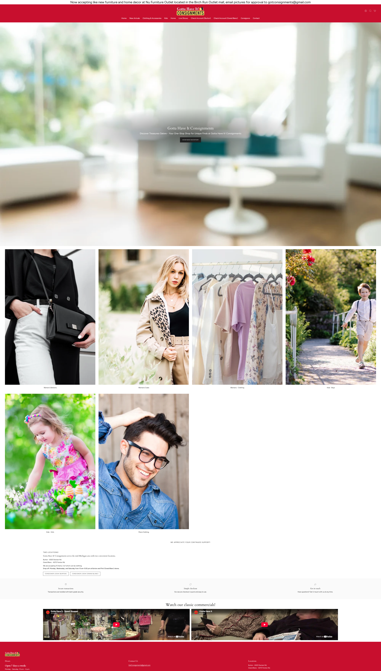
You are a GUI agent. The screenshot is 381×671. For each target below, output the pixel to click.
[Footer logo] (12, 653)
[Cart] (375, 10)
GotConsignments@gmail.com (139, 665)
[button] (152, 18)
